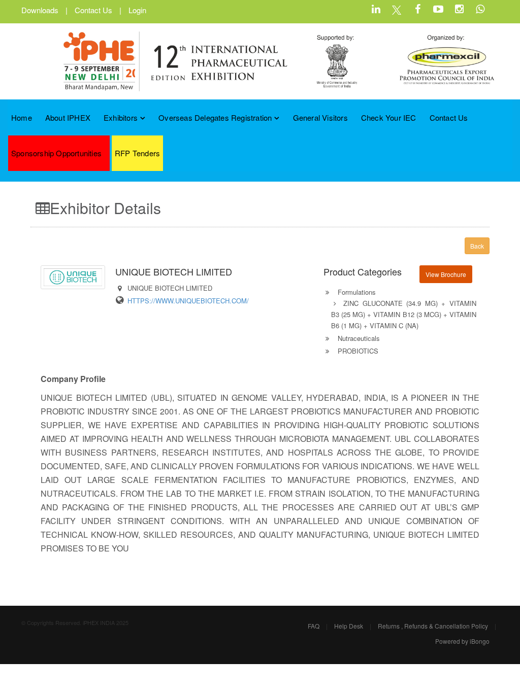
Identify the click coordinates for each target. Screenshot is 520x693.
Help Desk (348, 625)
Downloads (39, 10)
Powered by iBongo (462, 641)
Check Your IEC (388, 117)
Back (477, 245)
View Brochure (446, 274)
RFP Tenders (137, 153)
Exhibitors (121, 117)
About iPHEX (67, 117)
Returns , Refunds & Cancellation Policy (433, 625)
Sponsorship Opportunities (56, 153)
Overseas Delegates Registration (215, 117)
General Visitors (320, 117)
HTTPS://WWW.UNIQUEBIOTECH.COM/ (188, 300)
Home (21, 117)
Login (137, 10)
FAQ (313, 625)
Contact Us (93, 10)
